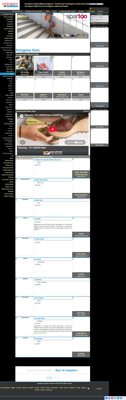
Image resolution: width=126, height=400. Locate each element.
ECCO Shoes (39, 298)
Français (37, 388)
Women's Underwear (6, 48)
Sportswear (10, 36)
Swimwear (10, 31)
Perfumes (10, 177)
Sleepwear (10, 119)
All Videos (86, 111)
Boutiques (9, 45)
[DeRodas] (24, 295)
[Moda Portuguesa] (10, 9)
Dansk (66, 388)
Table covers (8, 107)
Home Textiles (9, 95)
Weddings (10, 191)
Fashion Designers (8, 17)
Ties (11, 62)
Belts (10, 81)
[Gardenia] (24, 354)
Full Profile (43, 333)
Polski (42, 388)
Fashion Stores (9, 165)
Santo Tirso (40, 183)
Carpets (11, 121)
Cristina (38, 259)
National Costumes (8, 167)
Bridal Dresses (8, 40)
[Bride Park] (24, 216)
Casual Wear (10, 26)
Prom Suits (9, 55)
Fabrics (10, 128)
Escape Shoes (40, 318)
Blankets (9, 112)
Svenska (47, 388)
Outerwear (10, 21)
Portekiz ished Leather (8, 141)
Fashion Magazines (8, 170)
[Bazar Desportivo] (24, 196)
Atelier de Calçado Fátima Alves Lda (48, 159)
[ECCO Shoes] (24, 314)
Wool (11, 151)
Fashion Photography (7, 175)
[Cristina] (24, 275)
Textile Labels (8, 133)
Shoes (11, 74)
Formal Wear (9, 19)
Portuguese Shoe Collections (97, 20)
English (13, 388)
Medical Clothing (8, 196)
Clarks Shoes (39, 239)
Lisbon (39, 162)
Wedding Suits (8, 64)
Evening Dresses (8, 43)
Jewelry (11, 182)
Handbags (9, 78)
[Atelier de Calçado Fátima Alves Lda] (24, 176)
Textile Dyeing (8, 144)
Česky (78, 388)
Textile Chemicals (7, 138)
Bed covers (9, 100)
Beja (38, 203)
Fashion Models (9, 184)
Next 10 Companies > (67, 370)
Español (31, 388)
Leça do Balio (40, 262)
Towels (10, 105)
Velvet (11, 158)
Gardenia (39, 338)
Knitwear (10, 33)
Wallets (10, 86)
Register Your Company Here (99, 23)
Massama (39, 321)
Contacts (99, 389)
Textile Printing (9, 172)
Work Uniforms (9, 160)
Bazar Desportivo (41, 180)
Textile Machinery (8, 163)
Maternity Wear (7, 50)
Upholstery (9, 114)
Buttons (10, 131)
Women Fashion (9, 38)
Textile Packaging (7, 153)
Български (49, 390)
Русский (18, 388)
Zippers (10, 148)
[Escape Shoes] (24, 334)
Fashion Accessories (8, 76)
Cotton (10, 135)
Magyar (84, 388)
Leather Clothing (8, 29)
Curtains (10, 97)
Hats (11, 83)
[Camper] (24, 235)
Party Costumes (9, 194)
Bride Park (39, 200)
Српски (43, 390)
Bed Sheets (9, 102)
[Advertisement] (51, 43)
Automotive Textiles (7, 179)
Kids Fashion (10, 69)
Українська (72, 388)
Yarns (10, 126)
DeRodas (38, 279)
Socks (11, 93)
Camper (38, 218)
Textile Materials (8, 124)
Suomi (61, 388)
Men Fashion (9, 52)
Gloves (10, 90)
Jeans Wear (10, 24)
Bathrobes (9, 109)
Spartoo (22, 16)
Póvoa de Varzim (41, 282)
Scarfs (10, 88)
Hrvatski (37, 390)
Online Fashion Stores (7, 189)
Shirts (10, 59)
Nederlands (54, 388)
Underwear (9, 57)
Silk (12, 156)
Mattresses (9, 116)
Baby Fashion (9, 71)
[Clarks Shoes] (24, 255)
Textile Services (9, 186)
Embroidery (9, 146)
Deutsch (25, 388)
